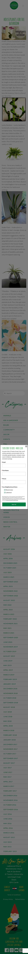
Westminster (9, 490)
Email (4, 462)
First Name (5, 470)
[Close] (26, 446)
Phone (4, 478)
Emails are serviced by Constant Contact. (12, 500)
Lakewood (9, 492)
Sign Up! (14, 504)
